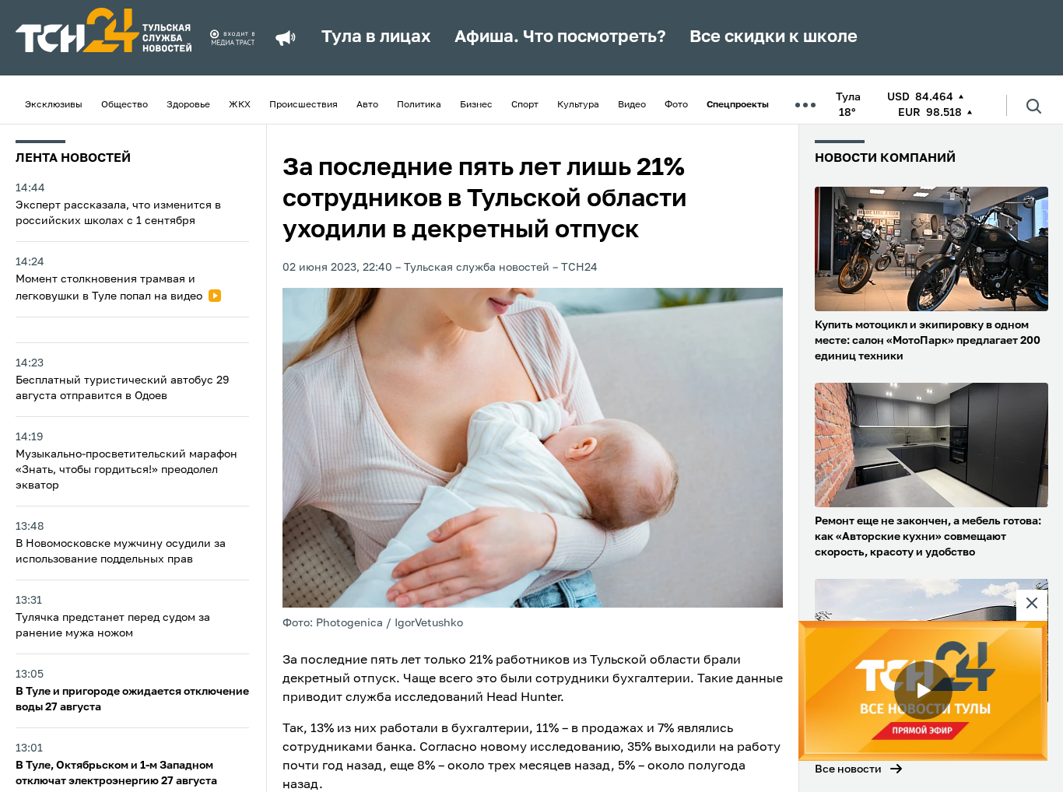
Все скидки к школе (773, 37)
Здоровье (188, 105)
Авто (367, 105)
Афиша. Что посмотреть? (560, 37)
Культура (578, 105)
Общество (124, 105)
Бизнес (476, 105)
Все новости (848, 769)
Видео (632, 105)
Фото (676, 105)
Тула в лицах (376, 37)
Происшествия (303, 105)
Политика (419, 105)
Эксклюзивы (53, 105)
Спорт (525, 105)
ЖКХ (240, 105)
